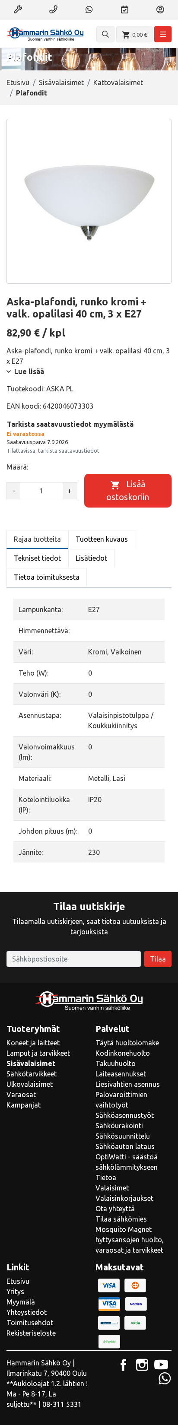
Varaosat (21, 1094)
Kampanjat (23, 1105)
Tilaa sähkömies (121, 1219)
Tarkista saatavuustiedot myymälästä (70, 424)
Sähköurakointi (119, 1126)
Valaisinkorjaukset (124, 1198)
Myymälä (20, 1302)
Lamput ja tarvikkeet (38, 1053)
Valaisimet (112, 1188)
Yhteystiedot (26, 1312)
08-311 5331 (62, 1404)
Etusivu (17, 82)
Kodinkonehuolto (122, 1053)
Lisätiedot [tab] (91, 558)
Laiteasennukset (120, 1074)
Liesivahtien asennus (127, 1084)
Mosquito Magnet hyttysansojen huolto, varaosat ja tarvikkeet (129, 1239)
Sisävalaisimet (61, 82)
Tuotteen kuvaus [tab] (102, 539)
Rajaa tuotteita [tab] (37, 539)
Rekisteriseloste (31, 1333)
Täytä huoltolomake (127, 1043)
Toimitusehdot (29, 1323)
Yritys (15, 1291)
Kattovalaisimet (118, 82)
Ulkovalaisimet (29, 1084)
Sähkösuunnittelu (122, 1136)
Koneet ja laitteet (33, 1043)
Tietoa (105, 1177)
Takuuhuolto (115, 1063)
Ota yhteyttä (115, 1208)
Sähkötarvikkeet (31, 1074)
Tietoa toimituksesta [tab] (46, 577)
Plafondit (31, 93)
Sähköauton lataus (125, 1146)
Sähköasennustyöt (124, 1115)
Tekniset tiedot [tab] (37, 558)
